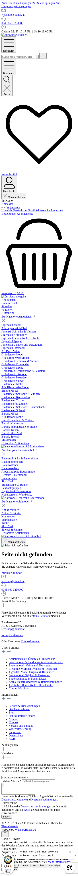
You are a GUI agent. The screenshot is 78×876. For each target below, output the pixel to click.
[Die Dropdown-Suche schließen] (43, 56)
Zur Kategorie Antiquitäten (17, 316)
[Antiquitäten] (22, 446)
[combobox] (18, 57)
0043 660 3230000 (12, 23)
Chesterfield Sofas (19, 688)
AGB (12, 738)
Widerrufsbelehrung (20, 728)
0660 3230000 (41, 615)
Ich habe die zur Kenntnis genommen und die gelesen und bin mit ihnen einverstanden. (34, 810)
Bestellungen (9, 213)
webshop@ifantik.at (12, 14)
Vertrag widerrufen (12, 635)
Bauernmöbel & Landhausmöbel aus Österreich (36, 662)
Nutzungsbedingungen (44, 799)
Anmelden (7, 203)
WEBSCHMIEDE (25, 829)
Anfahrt (13, 719)
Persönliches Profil (24, 210)
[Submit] (2, 785)
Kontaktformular (30, 641)
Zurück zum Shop (11, 572)
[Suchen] (37, 57)
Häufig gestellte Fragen (22, 715)
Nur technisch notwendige (46, 865)
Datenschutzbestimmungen (35, 806)
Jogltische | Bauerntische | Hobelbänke (31, 685)
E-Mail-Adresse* (11, 781)
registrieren (13, 207)
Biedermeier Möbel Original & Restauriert (33, 668)
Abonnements (25, 213)
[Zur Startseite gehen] (14, 34)
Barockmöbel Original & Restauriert (29, 675)
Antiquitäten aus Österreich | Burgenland (32, 658)
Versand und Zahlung (21, 725)
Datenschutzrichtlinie (13, 799)
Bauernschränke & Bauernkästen (27, 678)
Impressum (15, 732)
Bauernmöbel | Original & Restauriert (30, 665)
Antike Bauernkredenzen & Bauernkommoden (35, 681)
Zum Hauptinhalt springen (16, 3)
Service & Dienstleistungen (24, 705)
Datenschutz (16, 735)
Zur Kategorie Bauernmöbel (17, 450)
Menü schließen (16, 197)
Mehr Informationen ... (61, 861)
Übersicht (7, 210)
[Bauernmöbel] (23, 497)
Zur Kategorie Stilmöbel (15, 501)
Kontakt (13, 722)
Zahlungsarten (55, 210)
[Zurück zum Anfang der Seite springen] (5, 834)
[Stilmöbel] (21, 536)
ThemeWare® (9, 826)
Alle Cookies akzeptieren (16, 865)
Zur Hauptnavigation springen (30, 4)
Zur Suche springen (44, 3)
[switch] (8, 871)
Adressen (41, 210)
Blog (11, 712)
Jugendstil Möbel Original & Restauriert (31, 672)
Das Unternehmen (19, 709)
